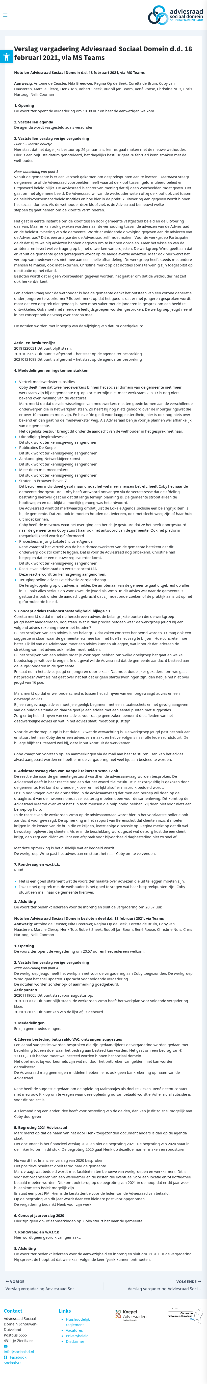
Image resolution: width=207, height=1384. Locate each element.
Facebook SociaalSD (15, 1360)
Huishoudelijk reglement (78, 1322)
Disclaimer (75, 1341)
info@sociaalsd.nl (19, 1351)
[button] (6, 56)
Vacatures (74, 1330)
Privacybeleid (77, 1335)
